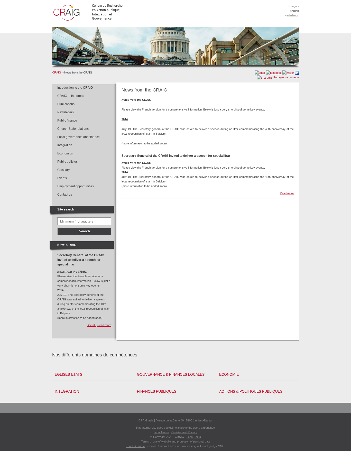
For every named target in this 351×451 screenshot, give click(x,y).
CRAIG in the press (70, 96)
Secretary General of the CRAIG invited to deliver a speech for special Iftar (80, 259)
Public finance (67, 120)
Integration (64, 145)
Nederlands (291, 15)
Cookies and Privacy (184, 432)
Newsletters (65, 112)
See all (91, 325)
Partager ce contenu (286, 77)
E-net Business (135, 446)
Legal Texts (194, 436)
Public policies (67, 161)
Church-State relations (73, 129)
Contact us (64, 194)
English (294, 10)
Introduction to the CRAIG (75, 87)
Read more (104, 325)
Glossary (63, 170)
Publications (66, 104)
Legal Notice (161, 432)
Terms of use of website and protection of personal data (175, 441)
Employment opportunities (75, 186)
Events (62, 178)
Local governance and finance (78, 137)
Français (293, 6)
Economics (65, 153)
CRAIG (56, 72)
